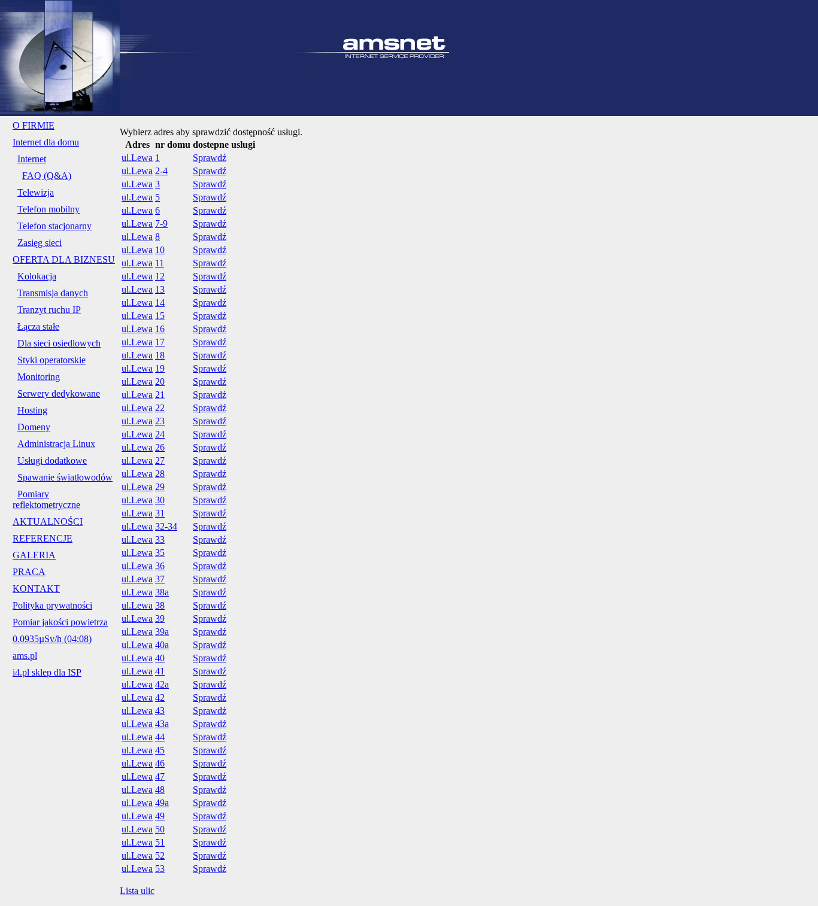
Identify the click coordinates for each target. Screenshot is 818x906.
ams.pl (25, 655)
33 (160, 539)
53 (160, 869)
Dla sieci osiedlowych (59, 343)
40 (160, 658)
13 (160, 289)
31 (160, 513)
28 (160, 474)
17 (160, 342)
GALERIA (34, 555)
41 (160, 671)
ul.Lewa (137, 158)
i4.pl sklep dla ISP (47, 672)
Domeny (33, 427)
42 (160, 697)
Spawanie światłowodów (65, 477)
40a (162, 645)
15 (160, 316)
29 (160, 487)
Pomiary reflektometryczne (46, 499)
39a (162, 632)
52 (160, 855)
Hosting (32, 410)
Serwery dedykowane (58, 393)
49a (162, 803)
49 (160, 816)
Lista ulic (137, 891)
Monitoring (38, 377)
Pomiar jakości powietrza (60, 622)
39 (160, 618)
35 (160, 553)
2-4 (161, 171)
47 (160, 776)
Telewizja (35, 192)
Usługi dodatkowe (52, 460)
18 (160, 355)
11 (159, 263)
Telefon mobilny (48, 209)
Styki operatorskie (51, 360)
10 (160, 250)
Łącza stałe (38, 326)
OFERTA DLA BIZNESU (64, 259)
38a (162, 592)
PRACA (29, 572)
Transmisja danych (52, 293)
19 (160, 368)
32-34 (166, 526)
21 (160, 395)
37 (160, 579)
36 (160, 566)
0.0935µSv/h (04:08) (52, 639)
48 (160, 790)
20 (160, 381)
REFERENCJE (42, 538)
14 (160, 302)
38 (160, 605)
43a (162, 724)
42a (162, 684)
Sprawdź (209, 158)
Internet (31, 159)
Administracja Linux (56, 444)
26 (160, 447)
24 (160, 434)
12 (160, 276)
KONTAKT (36, 588)
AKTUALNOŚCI (48, 521)
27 (160, 460)
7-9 (161, 223)
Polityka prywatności (52, 605)
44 (160, 737)
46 (160, 763)
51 (160, 842)
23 (160, 421)
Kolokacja (36, 276)
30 (160, 500)
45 (160, 750)
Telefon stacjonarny (54, 226)
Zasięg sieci (39, 243)
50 (160, 829)
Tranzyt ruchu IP (49, 310)
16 (160, 329)
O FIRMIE (33, 125)
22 (160, 408)
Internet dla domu (46, 142)
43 (160, 711)
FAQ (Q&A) (46, 176)
